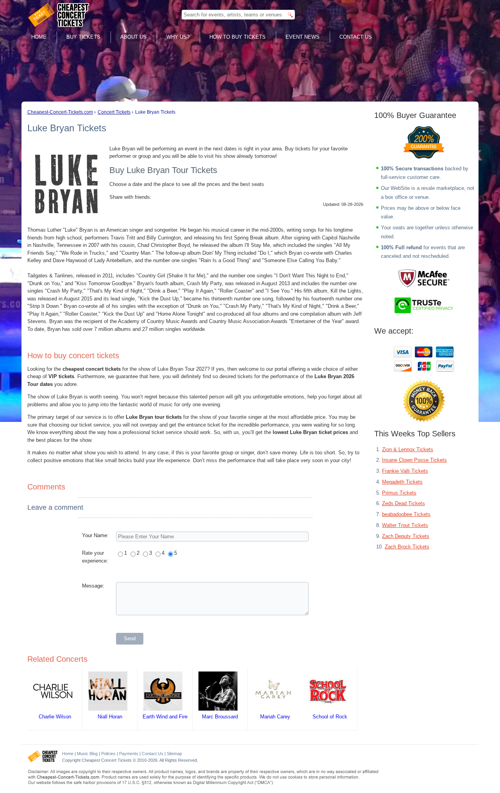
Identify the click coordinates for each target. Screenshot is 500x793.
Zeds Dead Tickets (403, 503)
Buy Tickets (83, 37)
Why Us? (177, 37)
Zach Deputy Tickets (405, 536)
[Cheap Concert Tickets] (42, 760)
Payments (128, 753)
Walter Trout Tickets (405, 525)
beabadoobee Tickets (406, 514)
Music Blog (87, 753)
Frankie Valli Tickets (405, 471)
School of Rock (329, 717)
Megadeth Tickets (402, 482)
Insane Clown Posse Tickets (414, 460)
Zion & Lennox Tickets (407, 449)
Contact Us (355, 37)
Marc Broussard (220, 717)
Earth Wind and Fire (165, 717)
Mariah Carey (275, 717)
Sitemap (174, 753)
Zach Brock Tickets (407, 547)
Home (38, 37)
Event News (303, 37)
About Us (133, 37)
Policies (108, 753)
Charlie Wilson (55, 717)
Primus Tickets (399, 493)
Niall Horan (110, 717)
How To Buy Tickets (237, 37)
